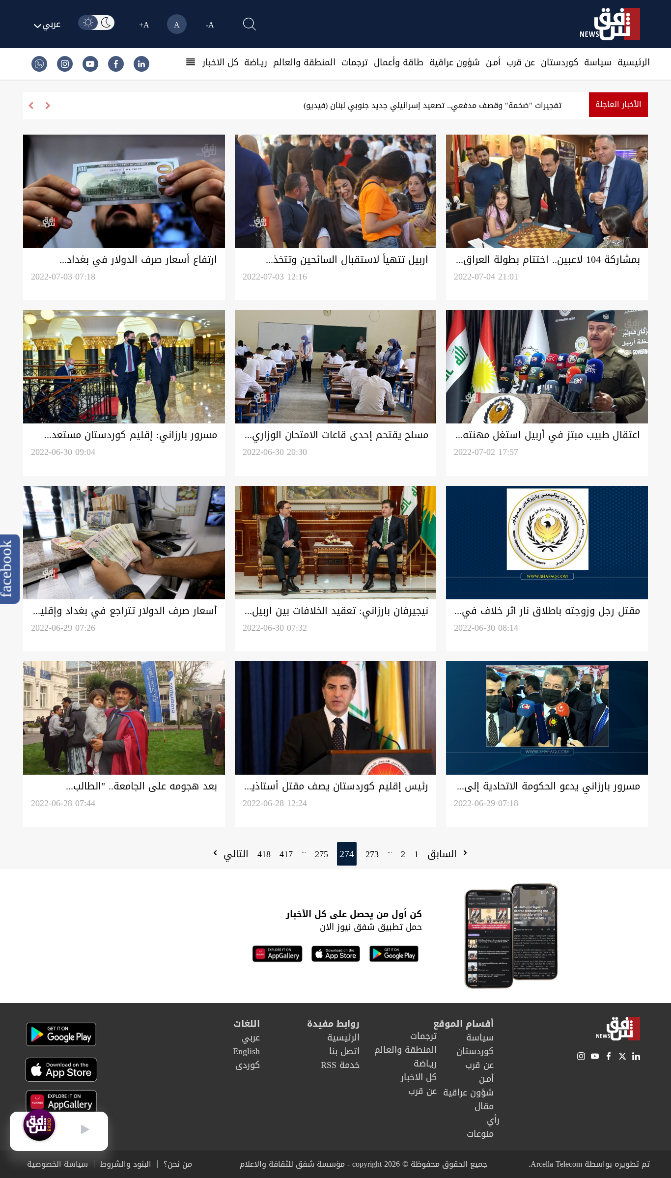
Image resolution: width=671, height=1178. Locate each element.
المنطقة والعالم (304, 62)
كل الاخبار (220, 62)
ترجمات (354, 62)
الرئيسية (633, 62)
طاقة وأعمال (398, 62)
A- (210, 24)
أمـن (493, 62)
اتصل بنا (344, 1051)
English (246, 1051)
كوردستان (559, 62)
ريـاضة (255, 62)
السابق (443, 853)
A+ (144, 24)
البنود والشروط (125, 1164)
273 (372, 854)
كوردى (247, 1065)
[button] (31, 105)
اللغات (246, 1023)
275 (321, 854)
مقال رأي (487, 1113)
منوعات (480, 1133)
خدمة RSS (340, 1065)
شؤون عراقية (454, 62)
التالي (234, 853)
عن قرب (520, 62)
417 (286, 854)
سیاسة (598, 62)
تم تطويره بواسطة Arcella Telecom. (589, 1164)
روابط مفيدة (333, 1023)
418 (264, 854)
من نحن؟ (178, 1164)
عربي (251, 1037)
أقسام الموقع (463, 1023)
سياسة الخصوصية (57, 1164)
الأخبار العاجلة (618, 104)
